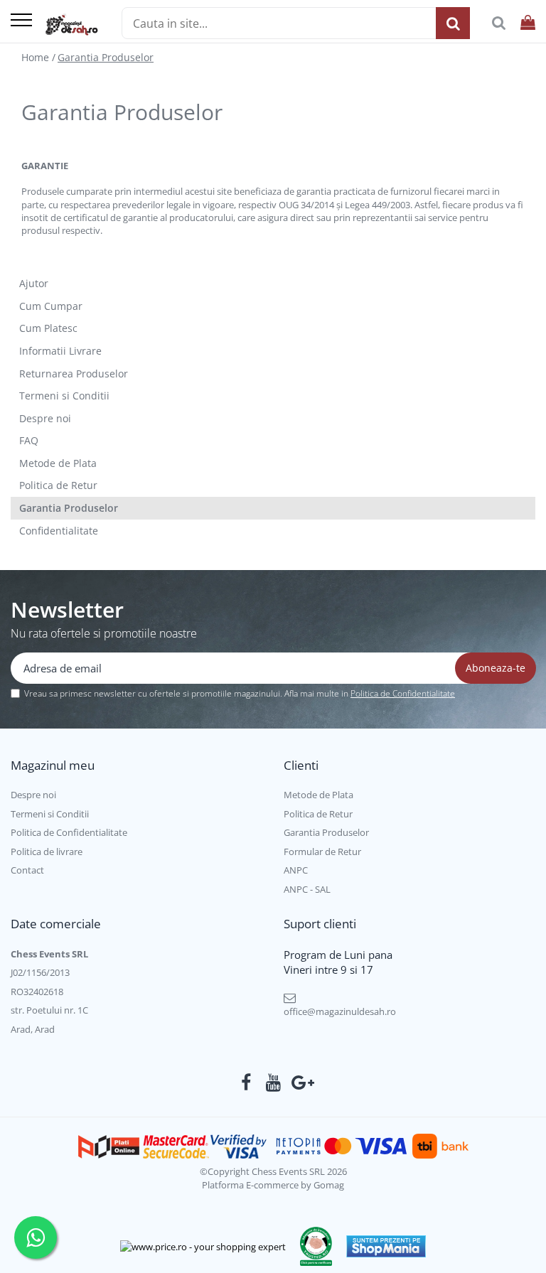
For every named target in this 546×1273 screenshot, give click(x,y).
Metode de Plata (58, 463)
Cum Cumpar (50, 306)
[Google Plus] (300, 1082)
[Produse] (21, 21)
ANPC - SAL (307, 889)
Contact (27, 870)
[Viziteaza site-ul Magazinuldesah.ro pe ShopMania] (386, 1246)
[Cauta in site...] (498, 23)
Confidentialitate (58, 530)
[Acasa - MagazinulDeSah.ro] (71, 25)
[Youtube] (273, 1082)
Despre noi (45, 418)
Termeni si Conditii (64, 395)
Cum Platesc (48, 328)
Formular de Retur (322, 851)
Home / (38, 57)
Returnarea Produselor (73, 373)
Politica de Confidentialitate (402, 693)
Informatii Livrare (60, 351)
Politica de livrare (46, 851)
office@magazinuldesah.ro (340, 1011)
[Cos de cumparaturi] (527, 23)
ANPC (296, 870)
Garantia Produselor (106, 57)
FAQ (28, 440)
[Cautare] (453, 23)
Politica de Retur (58, 485)
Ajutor (33, 283)
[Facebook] (246, 1082)
